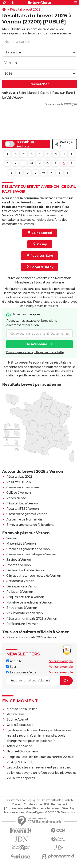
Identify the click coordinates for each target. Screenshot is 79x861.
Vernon (11, 538)
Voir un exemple (61, 661)
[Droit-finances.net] (58, 839)
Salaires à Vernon (18, 559)
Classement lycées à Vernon (26, 514)
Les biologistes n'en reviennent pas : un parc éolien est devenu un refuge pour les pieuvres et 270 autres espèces (41, 773)
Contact (16, 804)
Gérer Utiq (68, 808)
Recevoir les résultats (25, 144)
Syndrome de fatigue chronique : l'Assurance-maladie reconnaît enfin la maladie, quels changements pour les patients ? (39, 735)
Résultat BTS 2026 (19, 482)
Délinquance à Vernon (22, 586)
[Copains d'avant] (21, 847)
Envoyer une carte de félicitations (30, 525)
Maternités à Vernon (21, 543)
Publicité (69, 800)
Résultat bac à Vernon (22, 503)
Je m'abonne (37, 344)
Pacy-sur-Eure (62, 93)
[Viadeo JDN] (58, 847)
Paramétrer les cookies (46, 808)
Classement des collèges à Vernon (31, 554)
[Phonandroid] (58, 856)
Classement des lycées (23, 487)
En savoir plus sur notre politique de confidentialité (35, 352)
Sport (13, 667)
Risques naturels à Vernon (25, 597)
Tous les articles (33, 804)
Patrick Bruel (16, 714)
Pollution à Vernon (19, 592)
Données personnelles (18, 808)
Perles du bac (16, 498)
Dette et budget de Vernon (25, 570)
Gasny (44, 93)
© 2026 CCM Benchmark (60, 812)
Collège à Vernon (18, 493)
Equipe (36, 800)
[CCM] (58, 830)
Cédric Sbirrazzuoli (20, 725)
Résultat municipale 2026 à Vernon (31, 618)
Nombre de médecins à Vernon (29, 602)
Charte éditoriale (51, 800)
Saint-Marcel (28, 93)
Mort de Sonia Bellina (22, 709)
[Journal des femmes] (21, 830)
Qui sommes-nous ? (17, 800)
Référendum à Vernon (22, 624)
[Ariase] (21, 856)
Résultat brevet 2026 (25, 9)
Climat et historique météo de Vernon (33, 576)
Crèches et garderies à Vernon (28, 549)
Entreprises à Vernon (21, 608)
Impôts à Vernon (18, 565)
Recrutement (59, 804)
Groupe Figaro (34, 812)
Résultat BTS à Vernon (22, 509)
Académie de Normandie (24, 519)
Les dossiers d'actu (22, 672)
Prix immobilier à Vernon (24, 613)
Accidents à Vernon (20, 581)
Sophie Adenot (17, 719)
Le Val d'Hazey (12, 97)
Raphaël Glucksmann (22, 751)
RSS (46, 804)
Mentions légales (14, 812)
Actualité (15, 661)
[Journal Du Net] (21, 839)
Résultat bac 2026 (19, 476)
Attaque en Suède (19, 746)
